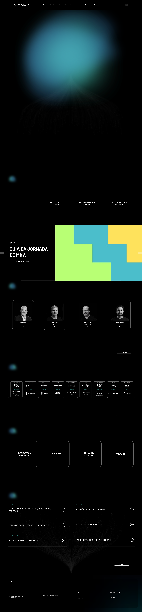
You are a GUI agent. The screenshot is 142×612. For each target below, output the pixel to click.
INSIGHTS (56, 454)
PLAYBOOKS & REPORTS (24, 454)
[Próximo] (140, 253)
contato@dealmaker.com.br (82, 594)
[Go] (120, 326)
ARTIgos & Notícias (88, 454)
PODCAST (120, 454)
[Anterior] (2, 253)
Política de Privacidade (12, 604)
